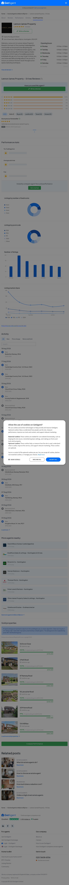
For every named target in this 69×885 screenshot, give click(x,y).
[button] (14, 460)
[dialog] (34, 442)
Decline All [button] (37, 459)
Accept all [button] (53, 459)
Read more (41, 454)
